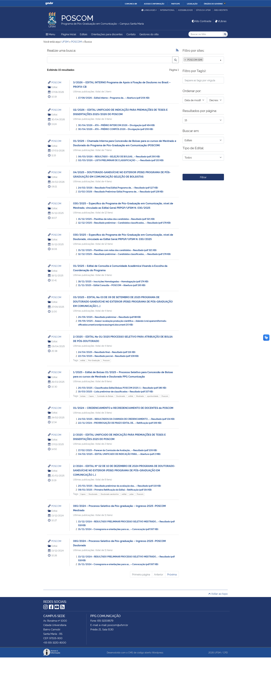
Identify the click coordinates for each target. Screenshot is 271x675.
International (167, 10)
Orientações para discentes (107, 34)
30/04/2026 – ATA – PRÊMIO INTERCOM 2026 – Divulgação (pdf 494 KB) (116, 125)
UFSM (217, 652)
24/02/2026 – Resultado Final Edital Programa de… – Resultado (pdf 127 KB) (118, 187)
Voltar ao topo (219, 593)
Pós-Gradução (94, 360)
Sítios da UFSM (203, 10)
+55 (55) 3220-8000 (54, 642)
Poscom (106, 360)
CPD (225, 652)
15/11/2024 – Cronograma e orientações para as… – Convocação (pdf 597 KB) (118, 529)
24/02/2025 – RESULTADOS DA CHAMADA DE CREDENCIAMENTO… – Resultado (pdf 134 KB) (126, 418)
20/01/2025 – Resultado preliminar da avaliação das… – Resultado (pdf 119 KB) (119, 485)
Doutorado (120, 396)
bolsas (82, 396)
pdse (132, 494)
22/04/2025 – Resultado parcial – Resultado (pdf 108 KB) (108, 355)
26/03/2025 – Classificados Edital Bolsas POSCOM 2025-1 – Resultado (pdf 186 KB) (122, 387)
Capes (91, 396)
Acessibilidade (185, 10)
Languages (149, 10)
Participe (175, 3)
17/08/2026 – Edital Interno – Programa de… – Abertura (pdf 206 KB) (113, 97)
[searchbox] (205, 59)
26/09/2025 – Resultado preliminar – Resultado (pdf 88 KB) (109, 316)
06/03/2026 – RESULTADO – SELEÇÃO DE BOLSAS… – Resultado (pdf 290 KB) (119, 156)
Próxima (172, 574)
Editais (83, 34)
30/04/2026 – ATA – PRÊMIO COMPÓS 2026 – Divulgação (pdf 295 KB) (115, 128)
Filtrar (203, 177)
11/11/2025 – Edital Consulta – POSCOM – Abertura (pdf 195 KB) (111, 285)
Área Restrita (221, 10)
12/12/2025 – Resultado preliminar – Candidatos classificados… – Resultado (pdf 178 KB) (124, 222)
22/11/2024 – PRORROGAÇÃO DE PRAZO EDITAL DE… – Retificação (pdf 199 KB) (119, 422)
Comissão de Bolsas (105, 396)
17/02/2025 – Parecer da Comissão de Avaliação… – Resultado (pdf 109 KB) (117, 450)
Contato (131, 34)
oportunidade (152, 396)
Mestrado (140, 396)
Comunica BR (131, 3)
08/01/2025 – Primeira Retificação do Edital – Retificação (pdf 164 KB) (115, 489)
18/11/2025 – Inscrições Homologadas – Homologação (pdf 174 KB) (113, 281)
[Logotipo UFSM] (52, 19)
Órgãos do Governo (213, 3)
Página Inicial (68, 34)
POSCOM (56, 82)
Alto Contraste (203, 21)
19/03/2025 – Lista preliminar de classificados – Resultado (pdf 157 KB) (115, 391)
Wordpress (157, 652)
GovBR (49, 3)
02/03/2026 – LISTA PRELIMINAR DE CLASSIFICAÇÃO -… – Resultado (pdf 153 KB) (121, 160)
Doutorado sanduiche (110, 494)
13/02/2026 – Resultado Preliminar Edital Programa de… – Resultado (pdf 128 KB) (120, 191)
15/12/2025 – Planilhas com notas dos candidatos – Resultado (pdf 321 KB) (117, 249)
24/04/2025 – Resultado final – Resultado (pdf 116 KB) (106, 351)
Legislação (192, 3)
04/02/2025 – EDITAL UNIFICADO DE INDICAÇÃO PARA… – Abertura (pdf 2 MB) (119, 453)
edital (82, 360)
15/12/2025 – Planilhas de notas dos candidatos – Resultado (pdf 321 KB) (116, 218)
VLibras (222, 21)
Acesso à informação (154, 3)
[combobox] (203, 60)
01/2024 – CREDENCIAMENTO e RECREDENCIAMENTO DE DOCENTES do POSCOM (123, 407)
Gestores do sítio (149, 34)
